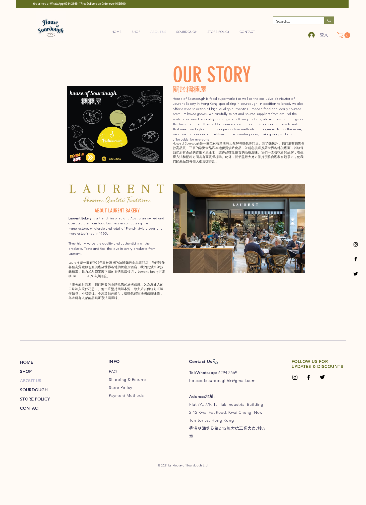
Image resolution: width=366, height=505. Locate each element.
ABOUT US (30, 380)
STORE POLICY (35, 399)
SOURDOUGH (34, 389)
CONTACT (30, 408)
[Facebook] (356, 259)
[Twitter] (356, 274)
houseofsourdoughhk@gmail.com (222, 380)
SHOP (26, 371)
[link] (344, 35)
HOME (26, 362)
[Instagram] (356, 244)
